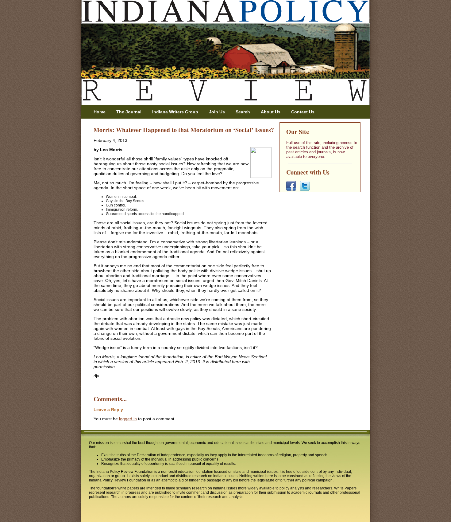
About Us (270, 111)
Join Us (217, 111)
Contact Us (302, 111)
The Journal (128, 111)
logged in (128, 418)
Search (243, 111)
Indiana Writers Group (175, 111)
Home (100, 111)
